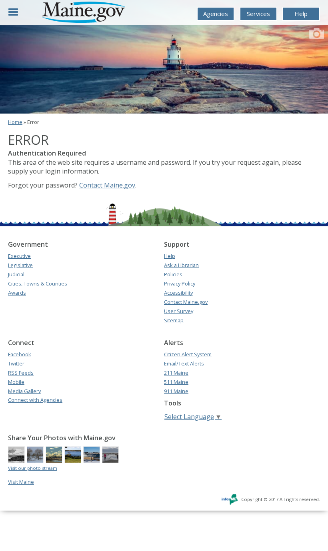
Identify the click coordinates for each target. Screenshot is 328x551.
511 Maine (176, 381)
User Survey (178, 311)
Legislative (20, 265)
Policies (173, 274)
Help (301, 14)
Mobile (16, 381)
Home (15, 122)
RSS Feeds (21, 372)
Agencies (215, 14)
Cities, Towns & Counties (37, 283)
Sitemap (174, 320)
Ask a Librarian (181, 265)
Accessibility (178, 292)
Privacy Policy (179, 283)
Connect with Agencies (35, 399)
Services (258, 14)
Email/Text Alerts (184, 363)
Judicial (16, 274)
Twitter (16, 363)
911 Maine (176, 391)
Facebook (19, 354)
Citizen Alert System (188, 354)
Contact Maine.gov (107, 185)
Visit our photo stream (32, 468)
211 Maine (176, 372)
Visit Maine (21, 481)
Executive (19, 256)
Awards (17, 292)
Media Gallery (24, 391)
